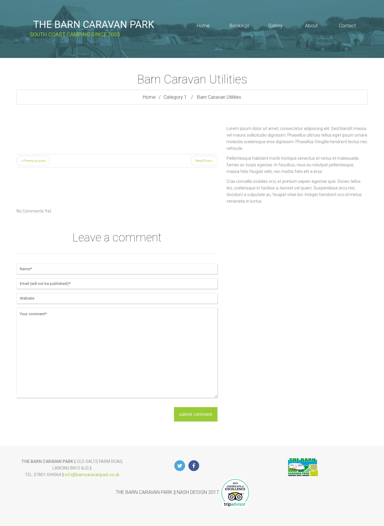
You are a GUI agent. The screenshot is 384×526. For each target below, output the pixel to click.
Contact (347, 26)
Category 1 (175, 97)
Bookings (239, 26)
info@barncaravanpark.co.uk (92, 474)
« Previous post (33, 161)
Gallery (275, 26)
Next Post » (204, 161)
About (311, 26)
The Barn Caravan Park (93, 24)
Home (203, 26)
